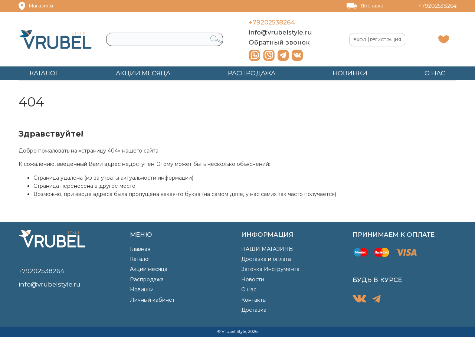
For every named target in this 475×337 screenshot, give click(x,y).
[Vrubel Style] (55, 39)
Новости (252, 279)
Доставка (372, 6)
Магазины (41, 6)
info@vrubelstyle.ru (280, 32)
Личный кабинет (152, 300)
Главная (140, 249)
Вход (359, 39)
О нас (248, 289)
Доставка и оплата (266, 259)
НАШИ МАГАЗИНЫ (267, 249)
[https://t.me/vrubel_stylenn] (283, 55)
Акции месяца (148, 269)
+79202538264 (437, 6)
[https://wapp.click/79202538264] (254, 55)
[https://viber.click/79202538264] (269, 55)
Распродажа (147, 279)
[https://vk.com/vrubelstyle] (297, 55)
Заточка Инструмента (270, 269)
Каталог (140, 259)
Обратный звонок (279, 42)
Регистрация (385, 39)
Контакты (253, 300)
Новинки (142, 289)
